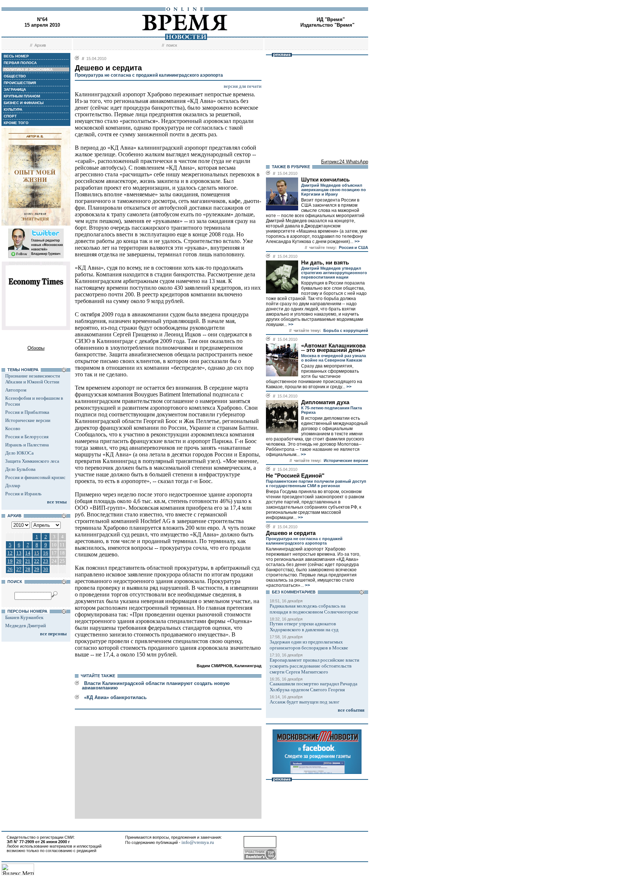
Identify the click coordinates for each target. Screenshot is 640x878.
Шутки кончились (325, 180)
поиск (171, 45)
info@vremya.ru (197, 842)
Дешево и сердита (291, 533)
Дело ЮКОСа (19, 453)
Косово (12, 428)
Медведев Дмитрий (25, 625)
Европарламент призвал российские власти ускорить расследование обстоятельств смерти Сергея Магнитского (314, 666)
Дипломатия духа (325, 402)
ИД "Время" (331, 19)
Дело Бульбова (20, 469)
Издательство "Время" (327, 25)
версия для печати (242, 86)
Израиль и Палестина (27, 445)
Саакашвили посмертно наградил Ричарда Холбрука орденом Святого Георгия (313, 686)
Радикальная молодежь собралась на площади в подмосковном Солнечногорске (314, 609)
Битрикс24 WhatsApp (344, 161)
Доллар (12, 485)
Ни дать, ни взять (325, 263)
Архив (40, 45)
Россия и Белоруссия (27, 436)
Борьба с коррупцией (345, 330)
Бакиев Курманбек (24, 617)
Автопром (15, 390)
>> (356, 241)
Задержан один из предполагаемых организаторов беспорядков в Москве (309, 645)
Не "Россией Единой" (295, 476)
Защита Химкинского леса (32, 461)
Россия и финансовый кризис (35, 477)
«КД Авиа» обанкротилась (115, 697)
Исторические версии (27, 420)
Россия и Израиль (23, 493)
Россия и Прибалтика (27, 412)
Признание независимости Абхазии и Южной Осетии (32, 379)
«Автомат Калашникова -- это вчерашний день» (333, 348)
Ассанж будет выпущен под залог (304, 702)
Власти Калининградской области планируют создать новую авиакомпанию (156, 686)
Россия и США (353, 247)
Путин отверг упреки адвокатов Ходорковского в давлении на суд (304, 626)
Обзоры (35, 348)
